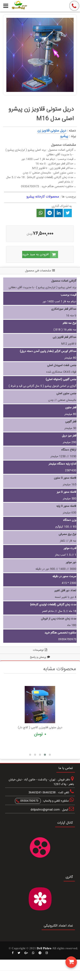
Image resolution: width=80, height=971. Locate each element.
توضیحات (38, 650)
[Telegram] (40, 953)
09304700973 (29, 801)
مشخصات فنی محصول (38, 270)
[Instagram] (47, 953)
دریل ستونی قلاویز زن (52, 131)
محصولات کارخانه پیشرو (42, 197)
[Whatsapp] (33, 953)
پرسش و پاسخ (38, 657)
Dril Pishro (44, 948)
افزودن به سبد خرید (36, 254)
